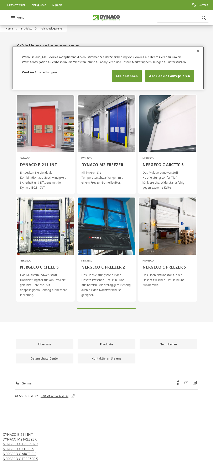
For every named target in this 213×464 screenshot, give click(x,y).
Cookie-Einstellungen (39, 72)
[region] (108, 68)
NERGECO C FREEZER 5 (20, 459)
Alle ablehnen (127, 76)
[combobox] (183, 18)
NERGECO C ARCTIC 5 (19, 454)
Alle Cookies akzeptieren (169, 76)
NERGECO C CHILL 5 (18, 449)
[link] (16, 5)
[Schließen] (198, 51)
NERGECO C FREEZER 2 (20, 444)
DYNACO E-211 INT (18, 434)
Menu (21, 18)
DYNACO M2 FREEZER (20, 439)
